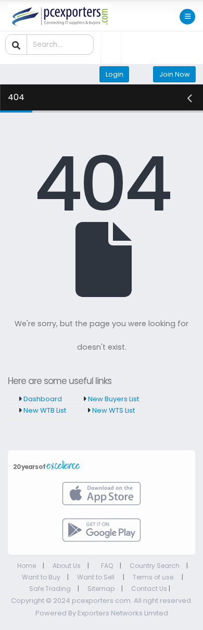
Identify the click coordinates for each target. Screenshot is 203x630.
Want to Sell (96, 577)
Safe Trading (50, 588)
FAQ (107, 565)
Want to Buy (41, 577)
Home (26, 565)
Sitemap (101, 588)
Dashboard (42, 399)
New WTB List (44, 410)
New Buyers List (112, 399)
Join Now (174, 74)
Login (114, 74)
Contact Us (149, 588)
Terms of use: (154, 577)
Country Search (155, 565)
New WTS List (113, 410)
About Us (67, 565)
